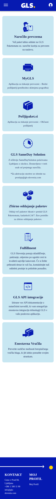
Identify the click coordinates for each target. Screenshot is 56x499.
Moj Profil (34, 484)
